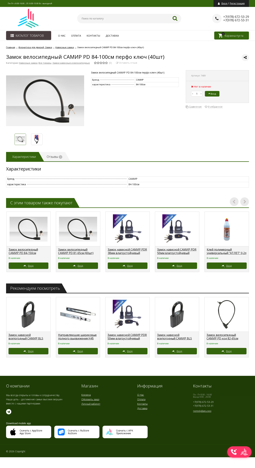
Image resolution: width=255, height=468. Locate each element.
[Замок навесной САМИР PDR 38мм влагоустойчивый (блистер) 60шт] (128, 229)
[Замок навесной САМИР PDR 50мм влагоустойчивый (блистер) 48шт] (177, 229)
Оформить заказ (90, 399)
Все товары (45, 62)
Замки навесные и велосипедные (71, 62)
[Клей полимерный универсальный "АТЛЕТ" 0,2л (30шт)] (227, 229)
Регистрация (237, 3)
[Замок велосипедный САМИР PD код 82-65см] (227, 314)
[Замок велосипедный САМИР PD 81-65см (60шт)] (78, 229)
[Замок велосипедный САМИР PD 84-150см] (29, 229)
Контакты (93, 35)
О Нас (62, 35)
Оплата (76, 35)
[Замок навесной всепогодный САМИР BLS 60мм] (28, 314)
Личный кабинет (90, 403)
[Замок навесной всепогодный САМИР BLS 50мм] (177, 314)
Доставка (112, 35)
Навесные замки (28, 62)
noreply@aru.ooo (202, 411)
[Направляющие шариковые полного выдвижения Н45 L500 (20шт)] (78, 314)
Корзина (86, 394)
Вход (224, 3)
